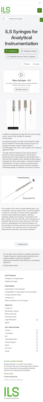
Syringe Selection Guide (13, 295)
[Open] (39, 10)
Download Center (11, 317)
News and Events (10, 314)
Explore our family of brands (13, 361)
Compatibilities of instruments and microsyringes (21, 292)
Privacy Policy (8, 373)
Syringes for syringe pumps (14, 278)
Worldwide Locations (12, 311)
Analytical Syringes (11, 281)
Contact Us (8, 308)
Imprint (7, 322)
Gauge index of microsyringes (15, 289)
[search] (40, 3)
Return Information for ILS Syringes (16, 300)
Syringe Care (9, 297)
